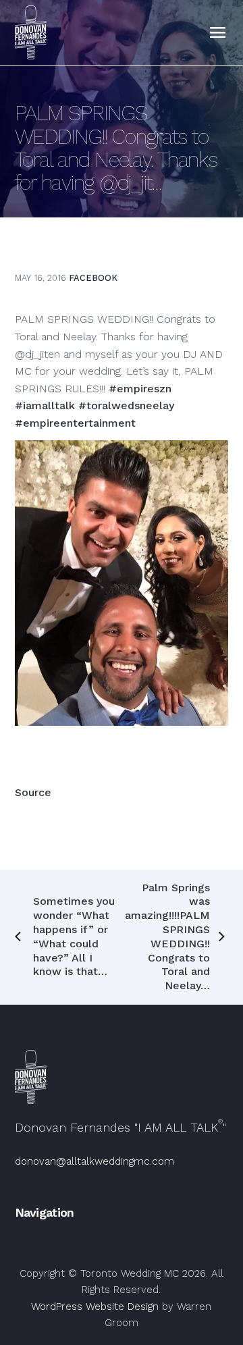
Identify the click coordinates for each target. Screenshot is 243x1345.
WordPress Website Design (95, 1306)
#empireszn (140, 388)
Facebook (93, 278)
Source (33, 792)
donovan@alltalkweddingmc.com (94, 1161)
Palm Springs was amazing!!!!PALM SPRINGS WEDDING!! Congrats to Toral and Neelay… (167, 937)
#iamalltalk (45, 405)
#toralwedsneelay (126, 405)
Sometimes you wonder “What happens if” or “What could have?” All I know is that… (74, 936)
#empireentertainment (75, 423)
